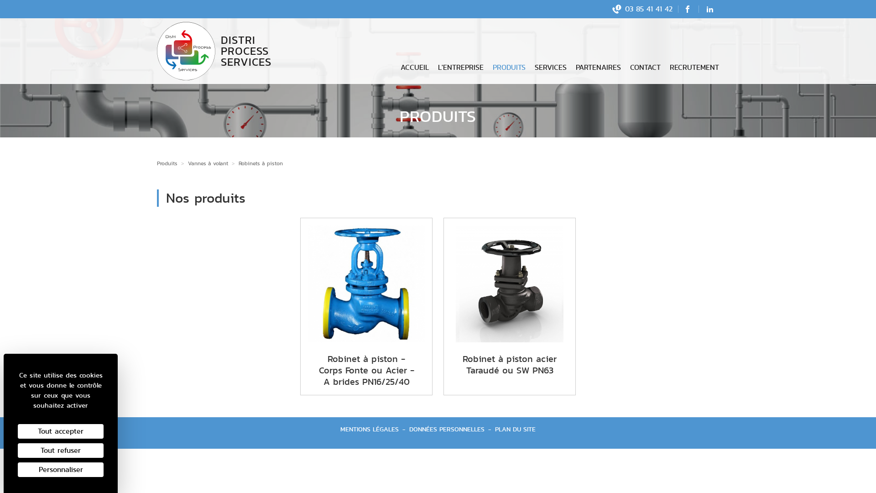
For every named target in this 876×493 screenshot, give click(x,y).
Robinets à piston (261, 163)
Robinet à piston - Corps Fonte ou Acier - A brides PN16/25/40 (366, 370)
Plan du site (515, 429)
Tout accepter (60, 431)
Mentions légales (369, 429)
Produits (509, 67)
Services (551, 67)
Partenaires (598, 67)
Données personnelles (447, 429)
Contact (645, 67)
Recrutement (694, 67)
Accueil (415, 67)
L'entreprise (461, 67)
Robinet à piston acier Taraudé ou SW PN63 (510, 364)
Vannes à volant (208, 163)
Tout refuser (61, 450)
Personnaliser (61, 469)
